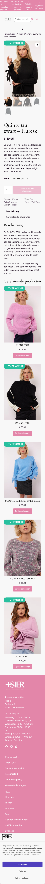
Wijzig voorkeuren (22, 878)
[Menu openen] (22, 28)
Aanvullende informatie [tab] (18, 217)
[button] (37, 45)
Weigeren (22, 871)
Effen (32, 199)
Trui (33, 202)
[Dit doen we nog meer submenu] (27, 819)
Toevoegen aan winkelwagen (27, 189)
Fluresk (27, 202)
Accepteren (22, 864)
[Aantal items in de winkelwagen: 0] (32, 19)
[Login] (37, 19)
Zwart (38, 202)
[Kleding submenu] (13, 797)
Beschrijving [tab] (12, 211)
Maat (6, 178)
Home (6, 34)
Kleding (13, 34)
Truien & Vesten (24, 34)
